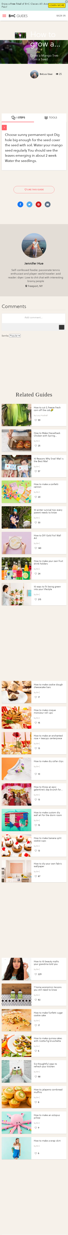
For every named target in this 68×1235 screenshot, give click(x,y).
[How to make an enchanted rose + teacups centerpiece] (16, 743)
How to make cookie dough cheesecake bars (48, 686)
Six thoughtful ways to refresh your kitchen (45, 1065)
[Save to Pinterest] (38, 204)
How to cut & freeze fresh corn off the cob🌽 (47, 409)
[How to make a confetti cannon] (16, 492)
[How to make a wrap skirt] (16, 1148)
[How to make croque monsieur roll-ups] (16, 717)
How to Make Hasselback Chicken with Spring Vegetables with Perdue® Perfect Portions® (47, 437)
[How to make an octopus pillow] (16, 1122)
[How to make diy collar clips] (16, 769)
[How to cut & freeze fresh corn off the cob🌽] (16, 415)
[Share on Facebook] (20, 204)
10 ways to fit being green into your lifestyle (47, 588)
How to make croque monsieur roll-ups (45, 711)
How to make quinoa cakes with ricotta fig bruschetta (48, 1039)
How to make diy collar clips (48, 761)
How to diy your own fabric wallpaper (48, 865)
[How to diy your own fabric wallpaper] (16, 871)
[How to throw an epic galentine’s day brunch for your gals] (16, 794)
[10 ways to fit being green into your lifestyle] (16, 594)
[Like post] (25, 189)
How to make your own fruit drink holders (48, 562)
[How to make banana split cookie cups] (16, 845)
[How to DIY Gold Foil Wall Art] (16, 543)
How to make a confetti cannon (46, 485)
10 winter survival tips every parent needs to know (48, 511)
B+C (38, 441)
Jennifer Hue (34, 263)
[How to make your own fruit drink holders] (16, 568)
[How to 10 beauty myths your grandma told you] (16, 969)
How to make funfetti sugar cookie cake (48, 1014)
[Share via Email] (48, 204)
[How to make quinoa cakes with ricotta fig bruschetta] (16, 1046)
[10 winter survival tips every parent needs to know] (16, 517)
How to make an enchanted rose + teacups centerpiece (48, 737)
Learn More (57, 5)
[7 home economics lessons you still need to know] (16, 995)
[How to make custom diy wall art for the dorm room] (16, 820)
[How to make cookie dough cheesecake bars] (16, 692)
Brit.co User (46, 74)
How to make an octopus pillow (47, 1116)
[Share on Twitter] (29, 204)
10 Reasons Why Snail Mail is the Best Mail (49, 460)
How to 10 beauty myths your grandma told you (46, 963)
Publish (61, 327)
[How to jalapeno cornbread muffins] (16, 1097)
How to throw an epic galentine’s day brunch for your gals (47, 790)
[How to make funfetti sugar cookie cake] (16, 1020)
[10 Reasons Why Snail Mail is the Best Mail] (16, 466)
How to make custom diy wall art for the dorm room (48, 814)
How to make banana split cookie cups (47, 839)
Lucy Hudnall (42, 415)
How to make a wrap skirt (47, 1140)
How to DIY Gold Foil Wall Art (47, 537)
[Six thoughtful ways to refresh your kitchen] (16, 1071)
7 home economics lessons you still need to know (48, 988)
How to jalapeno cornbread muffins (48, 1091)
